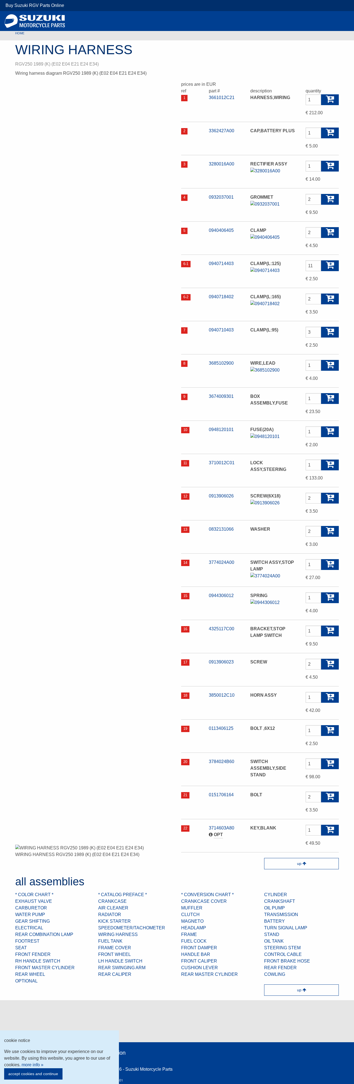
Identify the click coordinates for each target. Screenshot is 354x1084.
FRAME (189, 934)
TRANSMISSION (281, 914)
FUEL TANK (110, 941)
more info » (32, 1064)
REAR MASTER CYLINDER (209, 974)
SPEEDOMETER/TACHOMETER (131, 927)
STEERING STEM (282, 947)
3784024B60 (221, 761)
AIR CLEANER (113, 908)
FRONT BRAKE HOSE (287, 961)
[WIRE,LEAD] (265, 369)
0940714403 (221, 263)
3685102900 (221, 363)
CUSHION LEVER (199, 967)
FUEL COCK (194, 941)
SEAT (21, 947)
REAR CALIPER (114, 974)
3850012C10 (222, 695)
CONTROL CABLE (283, 954)
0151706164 (221, 794)
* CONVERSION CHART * (207, 894)
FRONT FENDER (33, 954)
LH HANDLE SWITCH (120, 961)
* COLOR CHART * (34, 894)
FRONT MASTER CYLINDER (45, 967)
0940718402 (221, 296)
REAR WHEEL (30, 974)
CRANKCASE (112, 901)
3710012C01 (222, 462)
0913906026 (221, 496)
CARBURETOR (31, 908)
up (300, 863)
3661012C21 (222, 97)
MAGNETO (192, 921)
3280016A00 (221, 164)
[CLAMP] (265, 237)
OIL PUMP (274, 908)
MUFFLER (191, 908)
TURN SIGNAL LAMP (285, 927)
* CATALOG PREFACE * (122, 894)
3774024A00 (221, 562)
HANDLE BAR (195, 954)
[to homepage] (35, 21)
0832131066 (221, 529)
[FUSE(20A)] (265, 436)
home (19, 33)
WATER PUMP (30, 914)
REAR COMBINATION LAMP (44, 934)
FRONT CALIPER (199, 961)
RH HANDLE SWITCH (37, 961)
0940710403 (221, 330)
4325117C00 (221, 628)
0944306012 (221, 595)
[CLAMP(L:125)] (265, 270)
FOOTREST (27, 941)
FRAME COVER (114, 947)
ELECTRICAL (29, 927)
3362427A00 (221, 130)
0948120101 (221, 429)
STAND (271, 934)
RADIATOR (109, 914)
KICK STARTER (114, 921)
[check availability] (330, 99)
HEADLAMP (193, 927)
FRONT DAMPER (199, 947)
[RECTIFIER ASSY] (265, 170)
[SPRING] (265, 602)
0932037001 (221, 197)
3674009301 (221, 396)
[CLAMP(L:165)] (265, 303)
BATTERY (274, 921)
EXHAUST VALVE (33, 901)
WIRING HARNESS (118, 934)
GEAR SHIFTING (32, 921)
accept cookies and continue (33, 1074)
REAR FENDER (280, 967)
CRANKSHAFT (279, 901)
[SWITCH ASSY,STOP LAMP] (265, 575)
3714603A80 (221, 828)
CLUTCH (190, 914)
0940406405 (221, 230)
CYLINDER (275, 894)
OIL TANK (274, 941)
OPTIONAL (26, 981)
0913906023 (221, 662)
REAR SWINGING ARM (121, 967)
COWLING (274, 974)
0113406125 (221, 728)
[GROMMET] (265, 203)
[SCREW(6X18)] (265, 502)
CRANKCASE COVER (204, 901)
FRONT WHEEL (114, 954)
